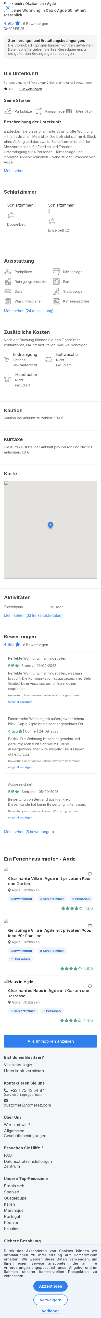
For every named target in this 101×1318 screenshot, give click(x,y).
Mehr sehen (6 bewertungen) (29, 832)
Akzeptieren (50, 1286)
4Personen (36, 82)
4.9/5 (9, 23)
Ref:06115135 (14, 29)
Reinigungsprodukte (31, 282)
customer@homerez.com (27, 1105)
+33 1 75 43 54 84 (27, 1090)
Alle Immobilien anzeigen (50, 1041)
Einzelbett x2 (58, 230)
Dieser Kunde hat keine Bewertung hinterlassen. (47, 804)
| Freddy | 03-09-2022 (37, 666)
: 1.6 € (24, 452)
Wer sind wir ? (17, 1124)
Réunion (11, 1222)
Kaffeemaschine (76, 301)
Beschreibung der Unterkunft (32, 121)
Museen (56, 607)
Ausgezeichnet (20, 784)
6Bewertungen (35, 24)
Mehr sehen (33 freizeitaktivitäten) (33, 615)
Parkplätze (23, 111)
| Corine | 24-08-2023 (41, 731)
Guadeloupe (15, 1198)
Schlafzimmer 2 (61, 208)
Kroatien (12, 1228)
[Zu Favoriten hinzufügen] (90, 874)
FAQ (8, 1155)
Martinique (14, 1210)
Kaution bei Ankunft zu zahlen (28, 418)
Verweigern (50, 1299)
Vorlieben (51, 1310)
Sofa (18, 291)
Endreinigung (25, 354)
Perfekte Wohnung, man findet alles (37, 658)
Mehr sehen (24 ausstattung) (28, 311)
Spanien (11, 1192)
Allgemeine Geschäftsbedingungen (25, 1133)
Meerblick (84, 111)
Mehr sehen (14, 171)
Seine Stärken (18, 100)
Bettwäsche (67, 354)
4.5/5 (13, 731)
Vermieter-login (18, 1064)
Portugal (12, 1216)
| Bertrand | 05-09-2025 (38, 792)
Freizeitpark (13, 607)
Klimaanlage (55, 111)
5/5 (11, 665)
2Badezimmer (81, 82)
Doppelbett (16, 224)
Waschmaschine (28, 301)
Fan (66, 282)
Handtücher (26, 374)
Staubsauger (73, 291)
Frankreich (14, 1185)
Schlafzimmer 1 (21, 205)
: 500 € (57, 418)
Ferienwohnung (15, 82)
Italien (9, 1204)
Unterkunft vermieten (24, 1070)
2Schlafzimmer (58, 82)
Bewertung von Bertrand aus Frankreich (40, 799)
